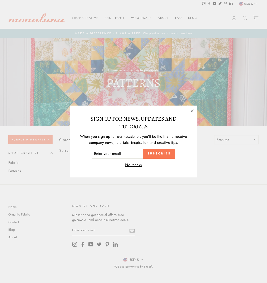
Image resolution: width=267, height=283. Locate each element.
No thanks (133, 165)
